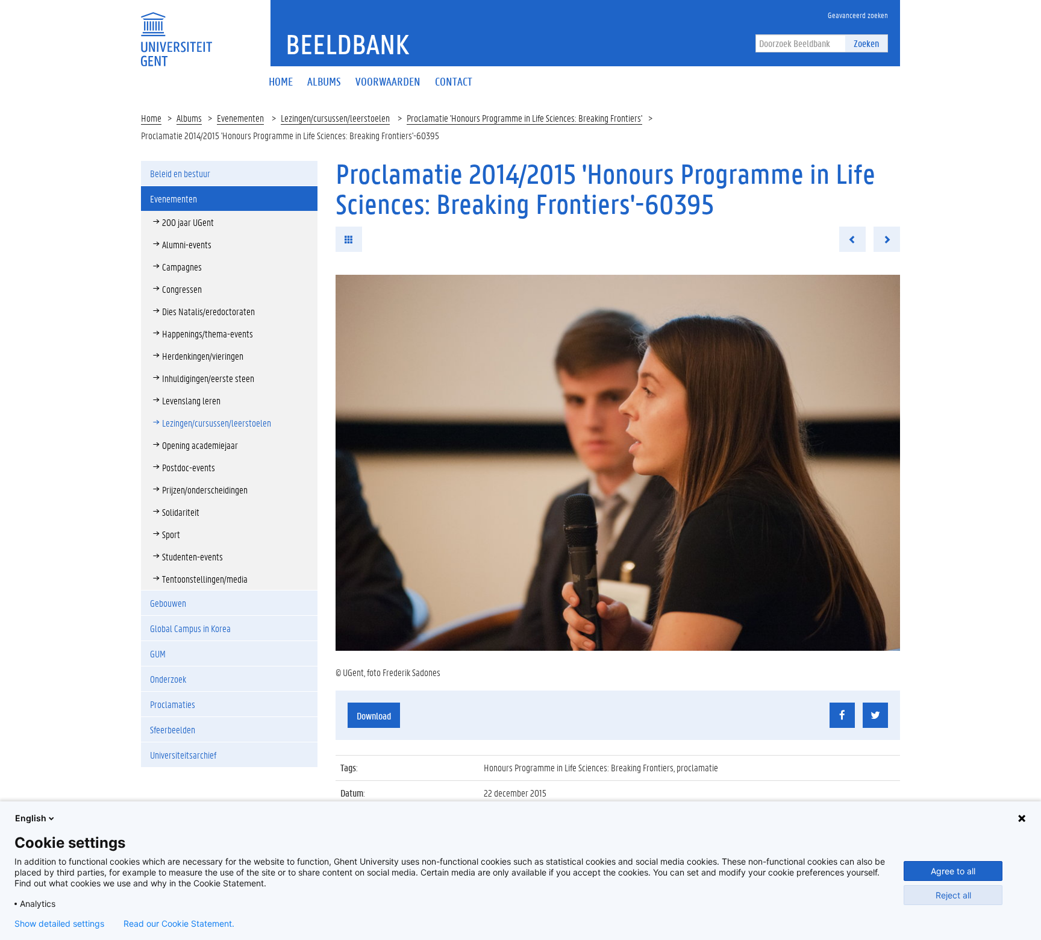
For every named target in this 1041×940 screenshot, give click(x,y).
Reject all (953, 895)
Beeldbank (347, 44)
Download (374, 715)
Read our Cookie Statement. (178, 924)
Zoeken (866, 43)
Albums (189, 117)
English (30, 818)
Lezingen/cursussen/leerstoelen (335, 117)
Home (151, 117)
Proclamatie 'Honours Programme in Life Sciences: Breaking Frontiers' (524, 117)
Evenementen (240, 117)
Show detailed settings (59, 924)
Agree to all (953, 871)
